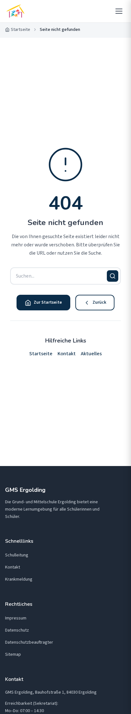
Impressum (15, 618)
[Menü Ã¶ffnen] (119, 11)
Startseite (40, 353)
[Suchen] (112, 276)
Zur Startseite (48, 302)
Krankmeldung (18, 579)
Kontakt (67, 353)
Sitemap (13, 654)
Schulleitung (16, 555)
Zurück (99, 302)
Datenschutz (17, 630)
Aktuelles (91, 353)
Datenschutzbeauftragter (29, 642)
